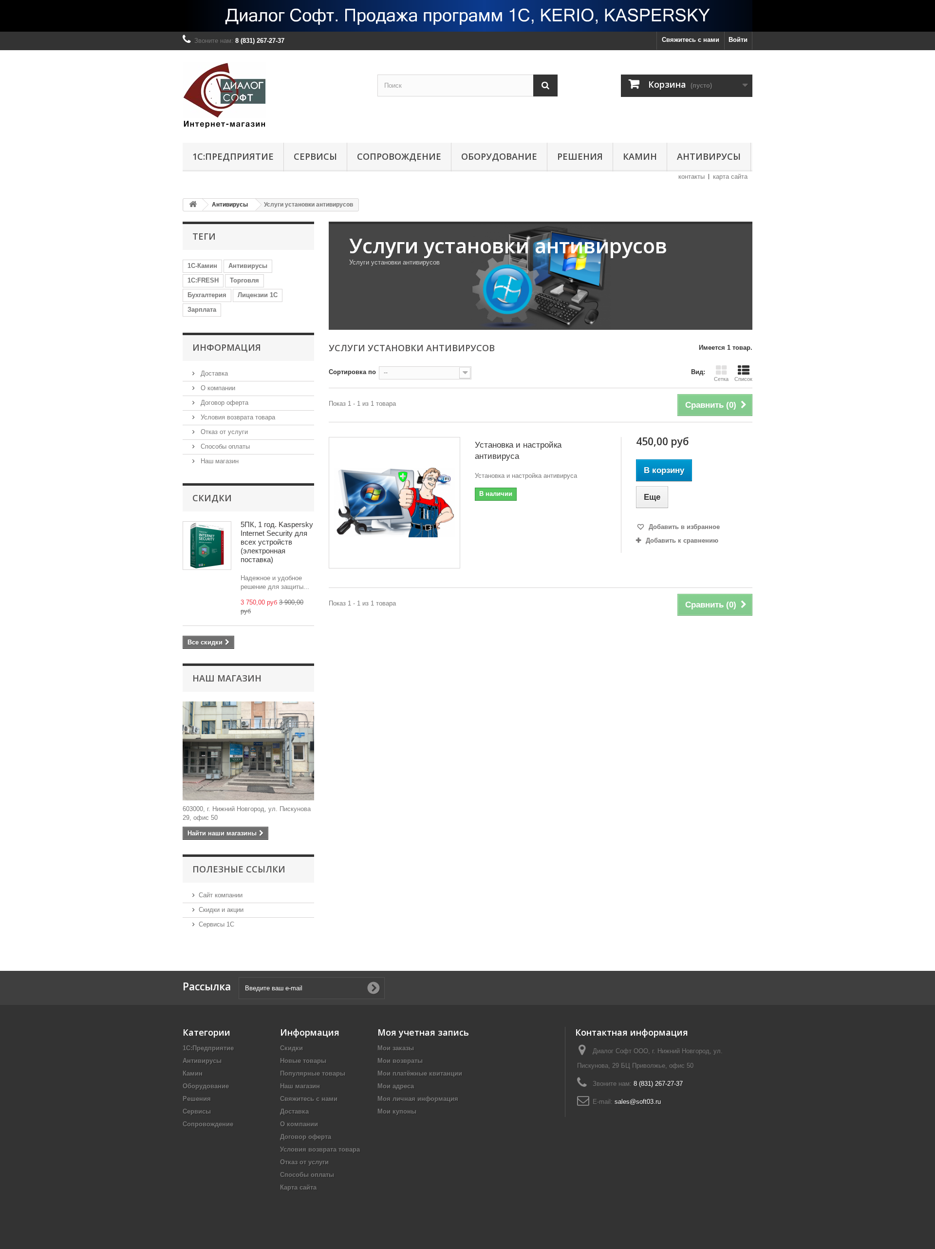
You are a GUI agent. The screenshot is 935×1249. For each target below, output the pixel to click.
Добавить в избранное (683, 526)
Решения (580, 156)
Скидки (212, 498)
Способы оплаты (224, 446)
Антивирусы (709, 156)
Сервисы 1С (216, 924)
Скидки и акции (221, 909)
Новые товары (303, 1060)
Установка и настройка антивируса (518, 450)
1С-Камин (202, 265)
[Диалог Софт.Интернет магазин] (273, 94)
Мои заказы (395, 1048)
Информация (226, 347)
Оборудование (499, 156)
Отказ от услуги (223, 431)
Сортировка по (352, 372)
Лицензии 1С (258, 295)
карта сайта (730, 176)
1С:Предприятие (233, 156)
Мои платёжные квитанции (419, 1073)
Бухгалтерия (206, 295)
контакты (691, 176)
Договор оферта (223, 402)
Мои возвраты (400, 1060)
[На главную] (193, 205)
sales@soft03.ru (638, 1101)
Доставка (213, 373)
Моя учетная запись (423, 1032)
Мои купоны (396, 1111)
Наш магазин (219, 461)
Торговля (244, 280)
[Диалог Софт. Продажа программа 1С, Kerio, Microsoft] (467, 16)
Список (743, 379)
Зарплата (201, 309)
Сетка (721, 379)
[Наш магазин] (248, 750)
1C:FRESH (203, 280)
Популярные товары (312, 1073)
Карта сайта (298, 1187)
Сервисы (315, 156)
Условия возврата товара (237, 417)
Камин (640, 156)
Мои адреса (395, 1086)
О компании (217, 388)
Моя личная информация (417, 1098)
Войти (738, 39)
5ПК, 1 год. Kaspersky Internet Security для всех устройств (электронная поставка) (277, 542)
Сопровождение (399, 156)
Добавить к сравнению (682, 540)
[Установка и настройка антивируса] (394, 503)
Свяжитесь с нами (690, 39)
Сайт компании (221, 895)
